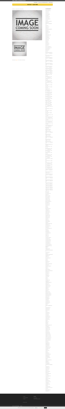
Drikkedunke (47, 215)
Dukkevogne (47, 224)
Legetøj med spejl (47, 285)
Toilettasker (46, 380)
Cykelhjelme (47, 209)
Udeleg (46, 385)
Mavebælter (46, 297)
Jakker (46, 260)
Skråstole (46, 341)
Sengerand (46, 330)
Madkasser (46, 291)
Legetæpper (46, 284)
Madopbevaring (47, 292)
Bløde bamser (47, 195)
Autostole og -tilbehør (48, 21)
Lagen (46, 277)
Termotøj (46, 374)
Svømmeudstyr (47, 371)
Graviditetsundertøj (47, 244)
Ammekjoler (46, 15)
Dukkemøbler (47, 217)
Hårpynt (46, 253)
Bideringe (46, 192)
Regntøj (46, 322)
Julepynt (46, 262)
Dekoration (46, 213)
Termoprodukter (47, 373)
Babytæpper (47, 31)
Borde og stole (47, 200)
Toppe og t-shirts (47, 381)
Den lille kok (47, 214)
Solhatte (46, 349)
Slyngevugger (47, 344)
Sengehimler (47, 328)
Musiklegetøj (47, 298)
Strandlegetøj (47, 363)
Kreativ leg (46, 276)
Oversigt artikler (25, 402)
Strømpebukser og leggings (48, 364)
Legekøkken (46, 281)
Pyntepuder (46, 319)
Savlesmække (47, 327)
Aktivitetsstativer (47, 10)
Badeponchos (47, 38)
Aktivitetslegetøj (47, 9)
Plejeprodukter (47, 307)
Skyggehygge (47, 343)
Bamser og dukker (47, 46)
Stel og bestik (47, 357)
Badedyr (46, 33)
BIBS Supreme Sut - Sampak (49, 158)
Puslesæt (46, 314)
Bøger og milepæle (47, 201)
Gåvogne (46, 235)
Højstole (46, 256)
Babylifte (46, 25)
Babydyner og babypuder (48, 23)
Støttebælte (46, 362)
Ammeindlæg (47, 14)
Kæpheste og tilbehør (48, 263)
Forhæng (46, 230)
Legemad (46, 283)
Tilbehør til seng (47, 378)
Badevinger (46, 44)
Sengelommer (47, 329)
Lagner (46, 278)
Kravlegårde (47, 275)
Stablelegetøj (47, 356)
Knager (46, 268)
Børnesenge (46, 203)
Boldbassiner (47, 199)
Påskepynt (46, 303)
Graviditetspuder (47, 243)
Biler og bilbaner (47, 193)
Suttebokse (46, 366)
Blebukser (46, 194)
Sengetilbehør (47, 333)
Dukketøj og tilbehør (48, 223)
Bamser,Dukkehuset (48, 47)
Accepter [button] (45, 407)
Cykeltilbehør (47, 210)
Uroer (46, 388)
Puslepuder (46, 313)
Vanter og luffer (47, 389)
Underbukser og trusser (48, 387)
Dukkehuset (46, 216)
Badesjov (46, 40)
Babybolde (46, 22)
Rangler (46, 321)
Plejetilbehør (47, 308)
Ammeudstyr (47, 17)
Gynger (46, 247)
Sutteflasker (46, 367)
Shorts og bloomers (47, 337)
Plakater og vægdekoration (48, 305)
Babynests (46, 26)
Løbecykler (46, 289)
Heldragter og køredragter (48, 254)
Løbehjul (46, 290)
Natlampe (46, 299)
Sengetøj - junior (47, 335)
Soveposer (46, 350)
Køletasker (46, 271)
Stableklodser (47, 355)
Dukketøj (46, 222)
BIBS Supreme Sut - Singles (48, 160)
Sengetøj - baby (47, 334)
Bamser (46, 45)
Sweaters (46, 372)
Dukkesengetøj (47, 221)
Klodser (46, 267)
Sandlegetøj (46, 326)
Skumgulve (46, 342)
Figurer (46, 229)
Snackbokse (46, 348)
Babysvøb (46, 30)
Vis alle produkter (43, 2)
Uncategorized (47, 386)
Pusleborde (46, 312)
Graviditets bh (47, 238)
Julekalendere (47, 261)
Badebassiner (47, 32)
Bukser (46, 206)
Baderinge (46, 39)
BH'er (46, 51)
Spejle (46, 351)
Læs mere (36, 407)
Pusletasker (46, 315)
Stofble (46, 358)
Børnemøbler (47, 202)
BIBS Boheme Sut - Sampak (48, 82)
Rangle (46, 320)
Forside (36, 2)
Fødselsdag (46, 231)
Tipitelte (46, 379)
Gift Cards (46, 236)
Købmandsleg (47, 269)
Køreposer (46, 274)
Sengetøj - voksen (47, 336)
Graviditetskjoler (47, 242)
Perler (46, 304)
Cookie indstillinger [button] (40, 407)
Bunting (46, 207)
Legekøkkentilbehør (47, 282)
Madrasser (46, 296)
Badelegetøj (46, 37)
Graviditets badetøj (47, 237)
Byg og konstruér (47, 208)
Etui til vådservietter (48, 228)
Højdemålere (47, 255)
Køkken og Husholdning (48, 270)
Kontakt (51, 2)
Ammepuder (47, 16)
